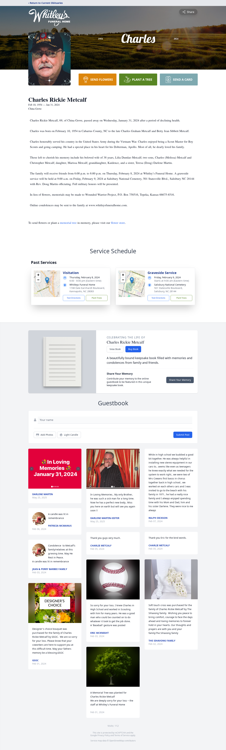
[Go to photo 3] (56, 486)
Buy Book (133, 349)
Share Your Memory (180, 379)
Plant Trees (97, 297)
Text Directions (74, 297)
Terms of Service (122, 735)
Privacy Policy (103, 735)
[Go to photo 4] (58, 486)
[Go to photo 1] (52, 486)
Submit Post (182, 434)
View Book (115, 349)
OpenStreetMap (116, 740)
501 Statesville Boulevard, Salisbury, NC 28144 (168, 289)
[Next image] (78, 469)
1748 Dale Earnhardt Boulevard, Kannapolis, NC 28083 (87, 289)
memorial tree (68, 223)
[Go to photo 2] (54, 486)
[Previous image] (32, 469)
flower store (118, 223)
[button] (47, 280)
